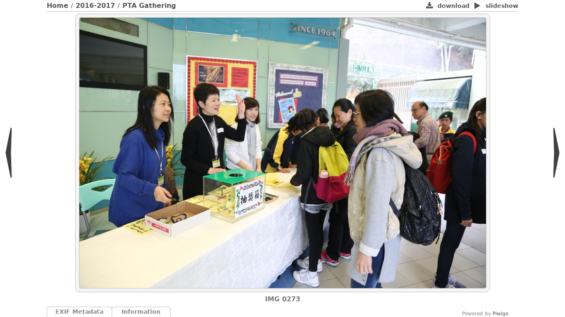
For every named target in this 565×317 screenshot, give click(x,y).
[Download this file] (429, 6)
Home (57, 5)
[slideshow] (477, 6)
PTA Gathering (149, 5)
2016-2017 (95, 5)
